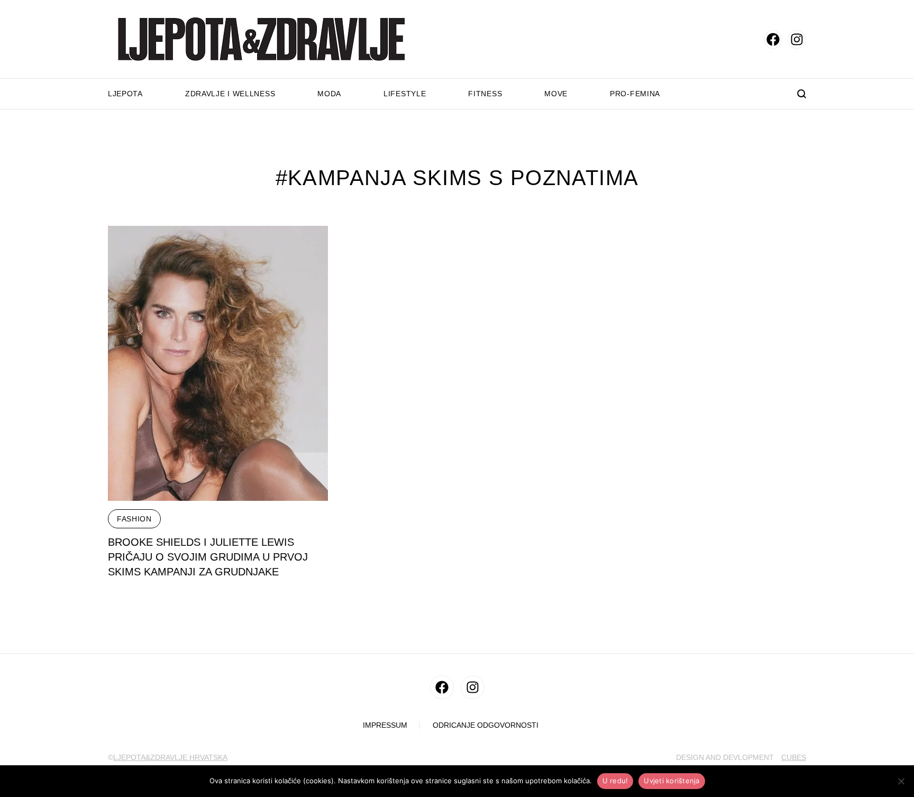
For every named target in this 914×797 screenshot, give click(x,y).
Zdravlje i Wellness (230, 93)
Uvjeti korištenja (671, 780)
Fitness (485, 93)
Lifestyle (404, 93)
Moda (329, 93)
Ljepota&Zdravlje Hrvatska (170, 757)
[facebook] (773, 39)
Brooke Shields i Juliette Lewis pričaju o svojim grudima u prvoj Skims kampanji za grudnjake (208, 557)
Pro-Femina (635, 93)
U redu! (615, 780)
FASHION (134, 519)
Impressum (385, 725)
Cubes (793, 757)
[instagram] (797, 39)
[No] (900, 781)
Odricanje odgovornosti (485, 725)
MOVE (556, 93)
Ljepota (125, 93)
